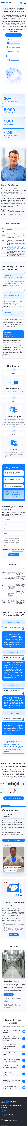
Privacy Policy (4, 1125)
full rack (21, 227)
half (18, 227)
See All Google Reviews (15, 497)
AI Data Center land (14, 51)
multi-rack (9, 229)
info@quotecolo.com (11, 1120)
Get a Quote (13, 934)
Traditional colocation (14, 43)
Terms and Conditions (17, 551)
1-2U (8, 227)
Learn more (9, 994)
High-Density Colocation (15, 47)
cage (24, 227)
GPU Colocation (15, 60)
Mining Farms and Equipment (14, 55)
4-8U (11, 227)
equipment (20, 247)
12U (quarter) (14, 227)
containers (9, 248)
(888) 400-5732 (9, 1115)
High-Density (20, 246)
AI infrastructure (15, 248)
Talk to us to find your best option (14, 798)
